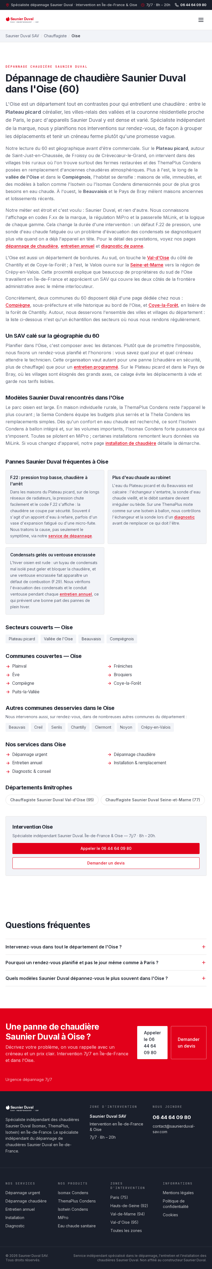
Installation (15, 1217)
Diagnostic (15, 1225)
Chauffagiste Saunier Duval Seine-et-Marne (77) (152, 799)
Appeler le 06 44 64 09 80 (106, 848)
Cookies (170, 1214)
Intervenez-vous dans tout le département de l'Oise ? (64, 947)
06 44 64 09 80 (193, 5)
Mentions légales (178, 1192)
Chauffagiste (55, 35)
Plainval (19, 666)
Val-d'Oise (158, 257)
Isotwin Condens (73, 1209)
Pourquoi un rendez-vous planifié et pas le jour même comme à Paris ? (82, 962)
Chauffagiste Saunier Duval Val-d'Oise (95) (52, 799)
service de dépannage (70, 535)
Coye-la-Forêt (163, 305)
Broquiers (123, 674)
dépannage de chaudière (32, 246)
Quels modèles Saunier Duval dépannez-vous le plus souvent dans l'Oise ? (87, 978)
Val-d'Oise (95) (124, 1222)
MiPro (63, 1217)
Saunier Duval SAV (22, 35)
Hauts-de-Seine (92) (129, 1205)
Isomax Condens (73, 1192)
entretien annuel (77, 246)
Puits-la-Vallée (25, 691)
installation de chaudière (130, 443)
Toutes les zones (126, 1230)
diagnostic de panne (122, 246)
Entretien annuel (27, 762)
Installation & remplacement (140, 762)
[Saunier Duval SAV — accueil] (26, 20)
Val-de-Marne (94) (127, 1214)
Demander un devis (106, 863)
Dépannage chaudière (134, 754)
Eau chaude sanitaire (77, 1225)
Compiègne (18, 305)
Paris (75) (119, 1197)
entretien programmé (96, 367)
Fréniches (123, 666)
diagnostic (184, 517)
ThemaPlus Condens (77, 1201)
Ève (16, 674)
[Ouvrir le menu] (200, 19)
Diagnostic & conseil (31, 771)
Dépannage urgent (29, 754)
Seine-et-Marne (146, 265)
